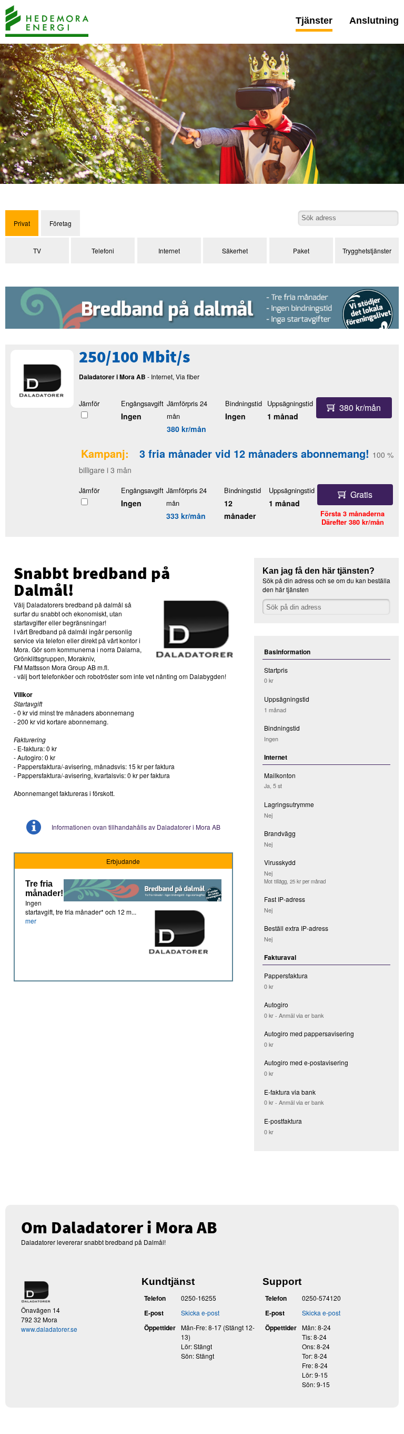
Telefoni (103, 250)
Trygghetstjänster (366, 250)
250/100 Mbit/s (134, 358)
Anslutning (374, 20)
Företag (60, 223)
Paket (301, 250)
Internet (169, 250)
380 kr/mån (186, 429)
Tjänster (314, 20)
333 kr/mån (186, 515)
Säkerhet (235, 250)
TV (37, 250)
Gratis (361, 494)
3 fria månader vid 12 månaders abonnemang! (254, 453)
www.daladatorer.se (49, 1328)
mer (30, 920)
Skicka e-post (200, 1312)
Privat (22, 223)
